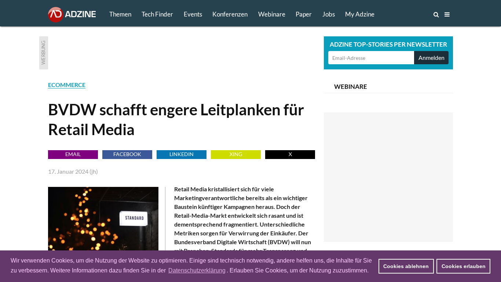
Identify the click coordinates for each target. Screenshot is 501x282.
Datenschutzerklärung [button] (197, 270)
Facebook (127, 154)
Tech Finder (157, 14)
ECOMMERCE (66, 84)
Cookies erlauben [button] (464, 266)
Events (193, 14)
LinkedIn (181, 154)
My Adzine (359, 14)
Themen (120, 14)
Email (73, 154)
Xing (236, 154)
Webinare (271, 14)
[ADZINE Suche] (411, 14)
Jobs (328, 14)
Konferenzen (230, 14)
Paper (304, 14)
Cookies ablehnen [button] (406, 266)
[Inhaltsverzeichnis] (447, 14)
